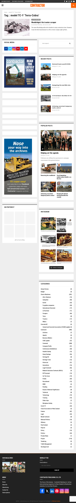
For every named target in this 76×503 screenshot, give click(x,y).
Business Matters (47, 338)
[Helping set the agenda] (46, 77)
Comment (45, 343)
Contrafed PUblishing (37, 24)
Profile (44, 379)
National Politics (45, 419)
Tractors (45, 319)
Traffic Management (46, 444)
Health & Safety (47, 351)
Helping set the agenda (59, 75)
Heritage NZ (46, 357)
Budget (42, 291)
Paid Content (44, 425)
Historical (45, 362)
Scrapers (45, 313)
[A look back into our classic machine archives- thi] (48, 224)
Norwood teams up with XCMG (61, 64)
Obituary (43, 422)
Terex (44, 316)
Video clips (46, 400)
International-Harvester (49, 308)
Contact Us (5, 490)
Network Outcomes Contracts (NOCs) (53, 370)
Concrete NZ (44, 324)
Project (43, 438)
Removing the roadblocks (48, 175)
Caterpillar (45, 300)
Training (45, 398)
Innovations (46, 365)
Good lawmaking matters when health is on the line (64, 177)
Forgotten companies (48, 305)
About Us (4, 484)
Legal (42, 414)
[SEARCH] (70, 43)
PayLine (43, 427)
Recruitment (46, 381)
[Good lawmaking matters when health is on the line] (64, 168)
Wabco (44, 321)
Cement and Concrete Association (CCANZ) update (56, 327)
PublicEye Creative (56, 501)
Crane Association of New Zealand (50, 408)
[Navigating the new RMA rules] (46, 87)
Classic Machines (36, 19)
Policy (42, 430)
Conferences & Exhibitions (50, 349)
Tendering (43, 441)
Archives (45, 332)
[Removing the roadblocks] (48, 168)
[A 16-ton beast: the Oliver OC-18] (46, 98)
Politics (43, 433)
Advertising (5, 487)
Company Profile (47, 346)
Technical (45, 392)
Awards (45, 335)
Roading (45, 387)
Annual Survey (44, 289)
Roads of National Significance (51, 389)
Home (4, 482)
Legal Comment (47, 368)
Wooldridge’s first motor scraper (43, 22)
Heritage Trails (47, 359)
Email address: (44, 462)
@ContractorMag (20, 240)
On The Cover (46, 376)
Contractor (44, 329)
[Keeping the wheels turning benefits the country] (64, 187)
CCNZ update (46, 340)
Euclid (44, 302)
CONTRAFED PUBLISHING (17, 1)
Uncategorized (45, 447)
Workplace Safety (47, 403)
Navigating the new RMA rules (61, 85)
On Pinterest (9, 207)
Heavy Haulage (47, 354)
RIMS (44, 384)
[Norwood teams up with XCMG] (46, 66)
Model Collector (45, 417)
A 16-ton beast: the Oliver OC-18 (61, 96)
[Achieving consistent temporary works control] (46, 108)
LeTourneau (46, 310)
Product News (44, 436)
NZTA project (46, 373)
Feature (43, 411)
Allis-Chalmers (47, 297)
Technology (46, 395)
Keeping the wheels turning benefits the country (62, 195)
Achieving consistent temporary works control (62, 107)
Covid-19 (43, 406)
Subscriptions (6, 492)
